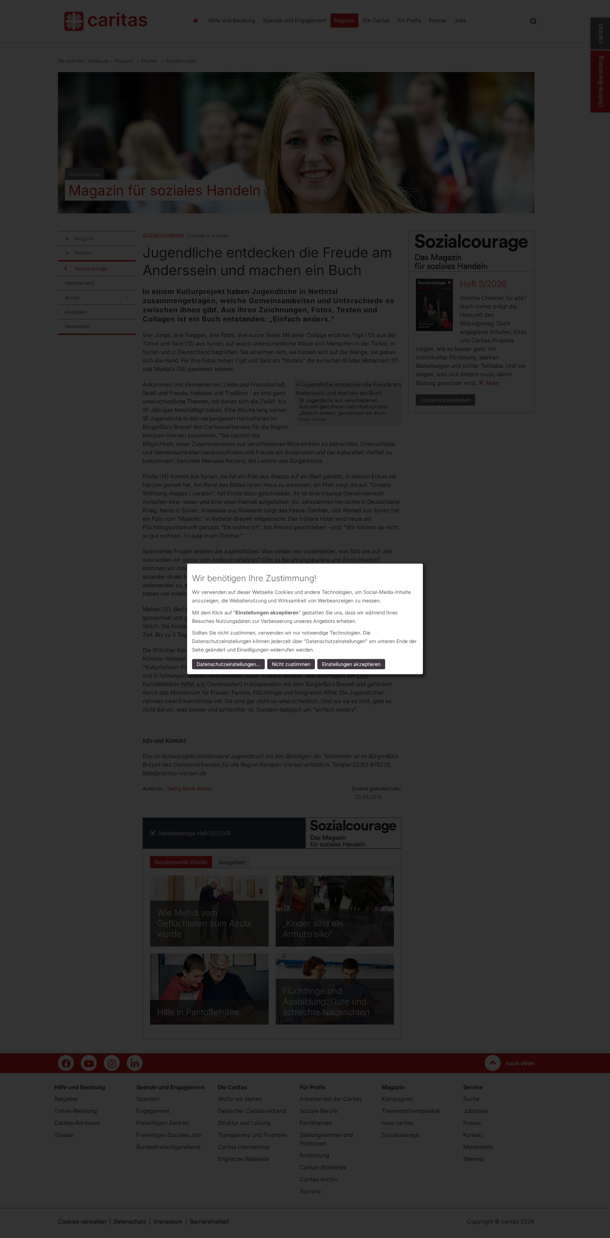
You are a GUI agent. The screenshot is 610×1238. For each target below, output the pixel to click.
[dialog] (305, 619)
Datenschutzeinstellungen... (228, 664)
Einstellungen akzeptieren (351, 664)
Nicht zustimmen (291, 664)
